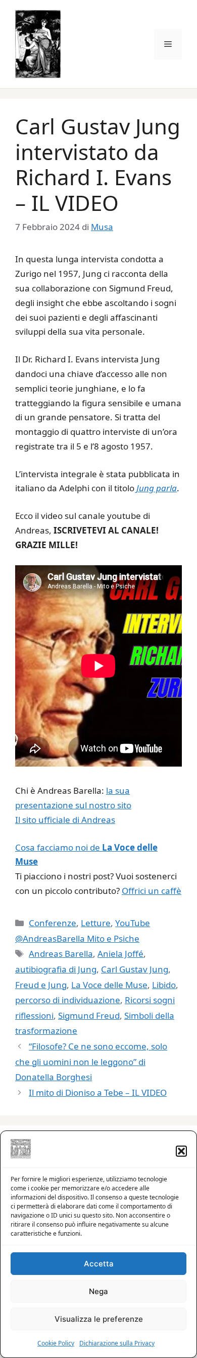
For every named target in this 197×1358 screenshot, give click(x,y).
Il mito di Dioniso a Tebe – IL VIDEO (98, 1092)
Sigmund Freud (89, 1015)
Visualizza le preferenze (99, 1319)
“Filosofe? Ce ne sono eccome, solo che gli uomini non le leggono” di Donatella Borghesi (91, 1061)
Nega (98, 1291)
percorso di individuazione (67, 1000)
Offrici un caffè (151, 890)
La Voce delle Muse (109, 985)
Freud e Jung (41, 985)
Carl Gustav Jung (134, 969)
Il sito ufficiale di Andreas (65, 819)
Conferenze (52, 923)
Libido (164, 985)
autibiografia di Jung (55, 969)
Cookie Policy (55, 1343)
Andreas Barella (61, 953)
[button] (181, 1151)
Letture (96, 923)
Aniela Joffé (120, 953)
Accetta (99, 1263)
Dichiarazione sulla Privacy (117, 1343)
